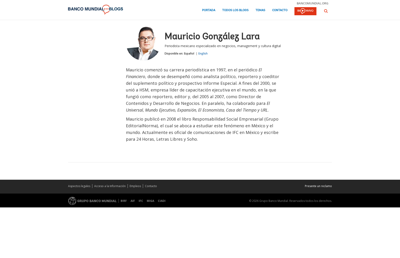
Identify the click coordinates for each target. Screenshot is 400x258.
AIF (133, 201)
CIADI (162, 201)
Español (189, 53)
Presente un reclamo (318, 186)
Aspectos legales (79, 186)
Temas (260, 10)
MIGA (150, 201)
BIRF (124, 201)
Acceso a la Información (110, 186)
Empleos (135, 186)
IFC (141, 201)
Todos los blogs (235, 10)
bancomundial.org (312, 3)
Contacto (280, 10)
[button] (326, 11)
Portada (208, 10)
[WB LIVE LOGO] (305, 11)
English (203, 53)
